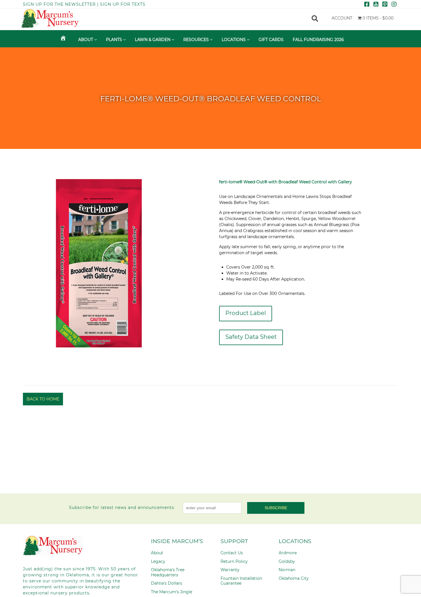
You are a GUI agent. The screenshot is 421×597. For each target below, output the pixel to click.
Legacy (158, 561)
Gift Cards (271, 39)
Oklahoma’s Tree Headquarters (167, 572)
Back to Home (43, 399)
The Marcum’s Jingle (171, 591)
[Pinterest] (385, 4)
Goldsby (287, 561)
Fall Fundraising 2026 (318, 39)
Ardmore (288, 552)
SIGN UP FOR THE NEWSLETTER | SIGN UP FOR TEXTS (84, 4)
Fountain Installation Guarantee (241, 581)
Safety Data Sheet (251, 336)
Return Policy (234, 561)
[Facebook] (367, 4)
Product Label (245, 313)
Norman (287, 569)
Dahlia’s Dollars (166, 583)
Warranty (230, 569)
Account (342, 18)
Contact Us (232, 552)
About (157, 552)
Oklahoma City (294, 578)
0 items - (377, 18)
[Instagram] (394, 4)
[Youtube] (376, 4)
